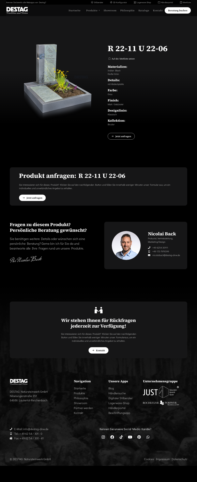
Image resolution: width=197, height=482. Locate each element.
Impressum (163, 459)
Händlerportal (116, 408)
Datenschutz (179, 459)
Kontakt (158, 10)
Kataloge (143, 10)
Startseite (75, 10)
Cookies (149, 459)
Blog (111, 388)
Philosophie (127, 10)
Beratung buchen (177, 10)
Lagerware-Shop (118, 403)
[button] (92, 10)
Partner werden (83, 408)
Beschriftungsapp (119, 413)
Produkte (79, 393)
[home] (17, 10)
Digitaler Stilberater (120, 398)
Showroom (110, 10)
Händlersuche (117, 393)
